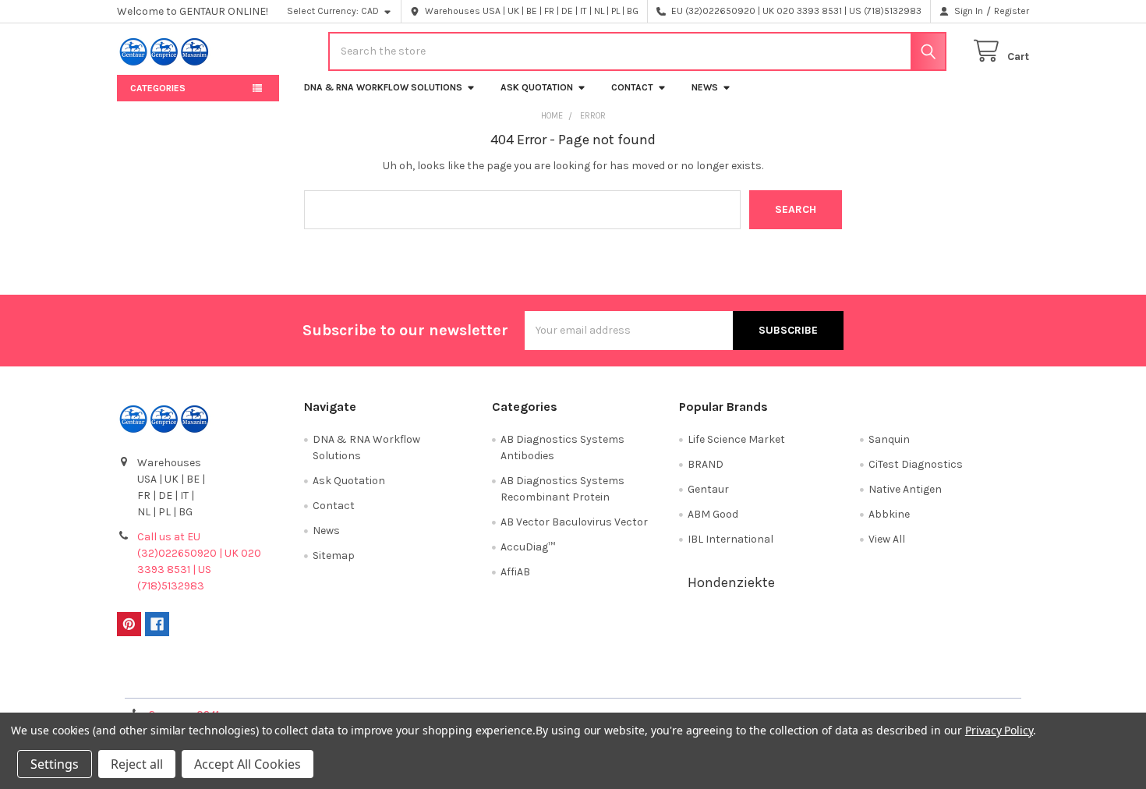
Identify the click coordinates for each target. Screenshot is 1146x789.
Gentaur (708, 489)
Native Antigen (905, 489)
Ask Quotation (536, 87)
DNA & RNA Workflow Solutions (383, 87)
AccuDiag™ (527, 547)
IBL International (730, 539)
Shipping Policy (459, 681)
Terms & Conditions (231, 681)
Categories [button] (158, 88)
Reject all (137, 764)
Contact (632, 87)
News (704, 87)
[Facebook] (157, 624)
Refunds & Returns (686, 681)
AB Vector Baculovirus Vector (574, 522)
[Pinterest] (129, 624)
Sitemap (334, 555)
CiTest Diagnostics (915, 464)
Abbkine (889, 514)
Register (1011, 10)
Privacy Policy (915, 681)
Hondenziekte (731, 582)
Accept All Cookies (247, 764)
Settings (54, 764)
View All (886, 539)
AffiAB (515, 571)
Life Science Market (736, 439)
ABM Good (713, 514)
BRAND (705, 464)
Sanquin (889, 439)
